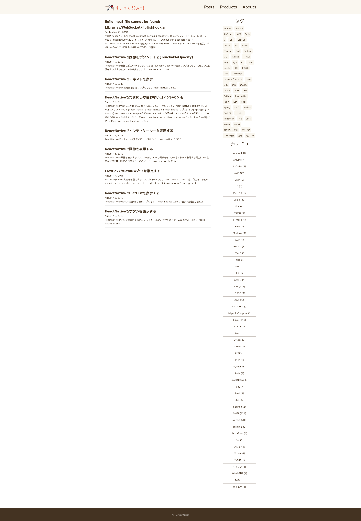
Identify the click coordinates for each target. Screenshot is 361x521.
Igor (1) (239, 266)
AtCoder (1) (239, 166)
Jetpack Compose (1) (239, 313)
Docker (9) (239, 199)
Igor (235, 62)
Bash (247, 34)
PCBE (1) (240, 353)
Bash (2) (239, 179)
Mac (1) (239, 333)
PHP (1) (239, 360)
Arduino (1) (239, 159)
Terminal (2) (239, 426)
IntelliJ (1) (239, 279)
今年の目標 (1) (239, 473)
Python (227, 96)
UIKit (248, 118)
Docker (227, 45)
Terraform (229, 118)
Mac (234, 84)
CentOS (242, 39)
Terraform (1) (239, 433)
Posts (209, 7)
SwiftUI (227, 113)
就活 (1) (239, 480)
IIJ (242, 62)
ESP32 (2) (239, 213)
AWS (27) (239, 173)
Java (226, 73)
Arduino (239, 28)
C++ (231, 39)
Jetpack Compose (233, 79)
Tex (240, 118)
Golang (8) (239, 246)
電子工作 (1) (239, 486)
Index (250, 62)
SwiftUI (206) (239, 420)
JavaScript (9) (239, 306)
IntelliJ (227, 67)
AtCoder (228, 34)
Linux (248, 79)
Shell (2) (239, 400)
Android (227, 28)
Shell (243, 101)
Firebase (248, 51)
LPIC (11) (239, 326)
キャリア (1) (239, 466)
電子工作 (250, 135)
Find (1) (239, 226)
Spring (227, 107)
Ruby (226, 101)
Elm (236, 45)
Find (238, 51)
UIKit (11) (239, 446)
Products (228, 7)
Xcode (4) (239, 453)
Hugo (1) (239, 259)
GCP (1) (239, 239)
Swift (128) (239, 413)
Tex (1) (239, 440)
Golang (235, 56)
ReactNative (241, 96)
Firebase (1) (239, 233)
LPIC (226, 84)
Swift (237, 107)
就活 (240, 135)
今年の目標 (229, 135)
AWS (238, 34)
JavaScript (237, 73)
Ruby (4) (239, 386)
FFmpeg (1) (239, 219)
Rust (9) (239, 393)
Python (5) (239, 366)
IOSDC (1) (239, 293)
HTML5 (246, 56)
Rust (235, 101)
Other (227, 90)
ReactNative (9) (239, 380)
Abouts (249, 7)
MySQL (243, 84)
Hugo (226, 62)
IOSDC (245, 67)
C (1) (239, 186)
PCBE (236, 90)
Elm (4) (239, 206)
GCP (226, 56)
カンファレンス (231, 129)
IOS (236, 67)
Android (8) (239, 153)
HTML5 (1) (239, 253)
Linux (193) (239, 320)
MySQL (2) (239, 340)
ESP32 (245, 45)
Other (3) (239, 346)
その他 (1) (239, 460)
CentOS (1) (239, 193)
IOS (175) (239, 286)
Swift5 (247, 107)
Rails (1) (239, 373)
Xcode (227, 124)
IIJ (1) (239, 273)
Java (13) (239, 299)
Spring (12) (239, 406)
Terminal (239, 113)
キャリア (246, 129)
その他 (237, 124)
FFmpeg (228, 51)
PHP (245, 90)
